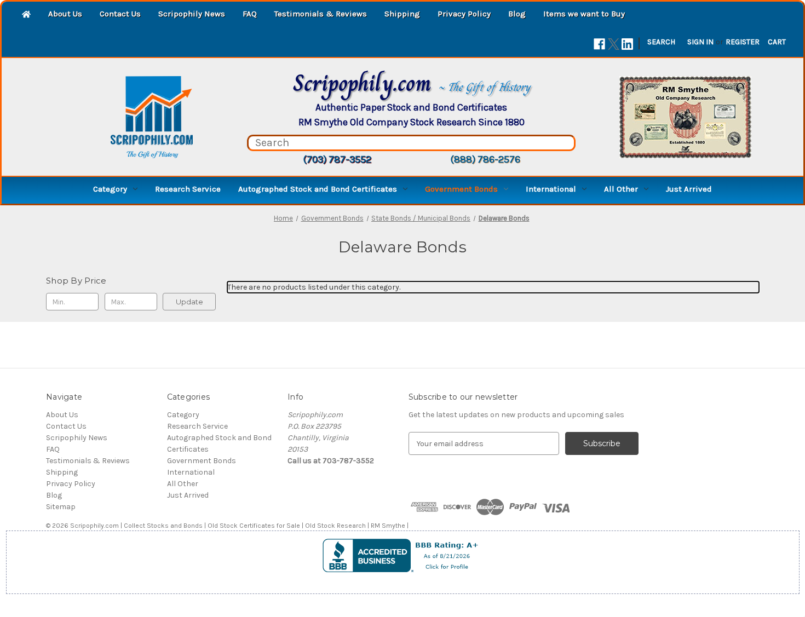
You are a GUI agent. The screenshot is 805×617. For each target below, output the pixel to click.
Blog (517, 14)
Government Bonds (461, 189)
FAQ (250, 14)
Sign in (700, 42)
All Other (621, 189)
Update (189, 301)
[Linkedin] (627, 44)
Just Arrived (689, 189)
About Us (65, 14)
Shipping (402, 14)
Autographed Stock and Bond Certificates (317, 189)
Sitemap (61, 506)
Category (110, 189)
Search (661, 42)
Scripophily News (191, 14)
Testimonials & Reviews (320, 14)
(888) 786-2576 (485, 159)
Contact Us (120, 14)
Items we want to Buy (584, 14)
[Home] (26, 15)
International (551, 189)
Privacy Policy (464, 14)
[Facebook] (599, 44)
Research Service (188, 189)
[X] (613, 44)
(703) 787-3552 (337, 159)
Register (743, 42)
